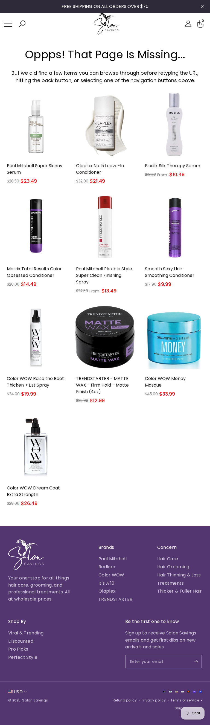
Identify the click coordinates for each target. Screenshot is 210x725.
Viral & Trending (26, 633)
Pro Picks (18, 649)
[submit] (191, 661)
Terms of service (185, 700)
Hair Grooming (173, 567)
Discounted (20, 641)
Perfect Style (22, 657)
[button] (22, 24)
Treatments (170, 583)
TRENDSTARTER (115, 599)
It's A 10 (106, 583)
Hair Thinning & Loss (179, 575)
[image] (26, 555)
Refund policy (125, 700)
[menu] (8, 24)
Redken (106, 567)
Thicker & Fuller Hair (179, 591)
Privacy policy (154, 700)
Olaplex (106, 591)
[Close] (202, 6)
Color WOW (111, 575)
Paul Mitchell (112, 559)
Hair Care (167, 559)
